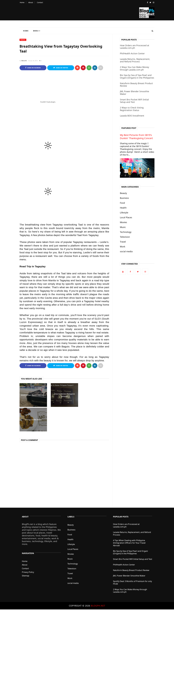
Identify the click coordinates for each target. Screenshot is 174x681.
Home (22, 2)
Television (125, 236)
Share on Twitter (62, 68)
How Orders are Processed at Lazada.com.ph (134, 46)
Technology (125, 232)
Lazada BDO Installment (132, 115)
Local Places (126, 217)
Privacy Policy (28, 572)
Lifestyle (124, 212)
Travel (23, 40)
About (30, 2)
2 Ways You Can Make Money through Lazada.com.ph (134, 68)
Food (122, 202)
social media (126, 251)
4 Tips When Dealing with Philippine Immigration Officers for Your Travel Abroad (129, 543)
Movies (123, 222)
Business (124, 198)
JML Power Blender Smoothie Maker (134, 92)
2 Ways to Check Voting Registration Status (132, 109)
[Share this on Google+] (83, 67)
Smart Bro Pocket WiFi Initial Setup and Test (134, 101)
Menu (36, 31)
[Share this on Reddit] (77, 67)
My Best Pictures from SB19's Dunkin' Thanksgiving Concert (136, 136)
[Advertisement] (71, 645)
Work (122, 246)
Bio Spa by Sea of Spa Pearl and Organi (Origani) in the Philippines (137, 76)
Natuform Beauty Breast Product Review (136, 84)
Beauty (123, 193)
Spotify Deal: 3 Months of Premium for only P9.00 (132, 582)
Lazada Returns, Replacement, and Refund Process (135, 60)
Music (123, 227)
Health (123, 207)
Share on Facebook (34, 68)
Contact (40, 2)
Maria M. (24, 60)
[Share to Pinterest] (100, 67)
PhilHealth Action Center (132, 53)
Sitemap (25, 575)
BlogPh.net (98, 605)
